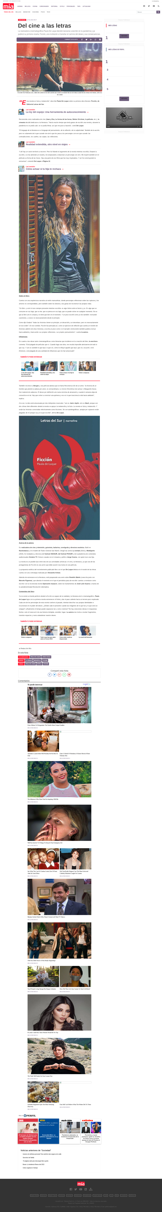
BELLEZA (27, 6)
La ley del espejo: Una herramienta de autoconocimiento (56, 112)
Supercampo (97, 1195)
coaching (35, 12)
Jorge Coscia (46, 657)
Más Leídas (112, 25)
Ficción (45, 660)
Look (105, 1195)
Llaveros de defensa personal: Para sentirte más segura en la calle (42, 1154)
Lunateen (123, 1195)
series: (21, 660)
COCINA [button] (35, 6)
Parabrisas (87, 1195)
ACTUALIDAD (86, 6)
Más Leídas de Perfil (116, 49)
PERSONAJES (71, 6)
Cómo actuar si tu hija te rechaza (43, 169)
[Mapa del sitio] (90, 1189)
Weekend (78, 1195)
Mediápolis (37, 660)
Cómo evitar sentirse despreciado (66, 638)
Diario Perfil (34, 1195)
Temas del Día (8, 12)
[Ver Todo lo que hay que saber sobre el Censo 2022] (49, 627)
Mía (117, 1195)
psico (43, 12)
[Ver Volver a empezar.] (29, 627)
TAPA (78, 6)
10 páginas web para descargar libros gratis (35, 1161)
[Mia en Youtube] (80, 1189)
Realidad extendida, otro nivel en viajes (47, 144)
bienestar (26, 12)
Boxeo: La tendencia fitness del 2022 (33, 1164)
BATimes (132, 1195)
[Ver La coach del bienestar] (87, 627)
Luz (111, 1195)
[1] (124, 29)
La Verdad (29, 660)
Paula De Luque (35, 657)
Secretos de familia (28, 1157)
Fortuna (61, 1195)
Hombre (69, 1195)
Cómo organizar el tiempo (30, 1168)
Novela (39, 664)
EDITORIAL (54, 6)
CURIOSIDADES (44, 6)
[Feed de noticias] (85, 1189)
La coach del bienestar (85, 637)
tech (48, 12)
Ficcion (46, 664)
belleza (18, 12)
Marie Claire (52, 1195)
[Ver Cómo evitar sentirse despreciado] (68, 627)
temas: (21, 664)
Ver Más (124, 36)
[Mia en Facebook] (71, 1189)
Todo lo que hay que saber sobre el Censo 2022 (48, 638)
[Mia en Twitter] (75, 1189)
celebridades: (24, 657)
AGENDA (19, 6)
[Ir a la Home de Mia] (81, 1184)
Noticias (43, 1195)
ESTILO (62, 6)
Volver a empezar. (84, 373)
